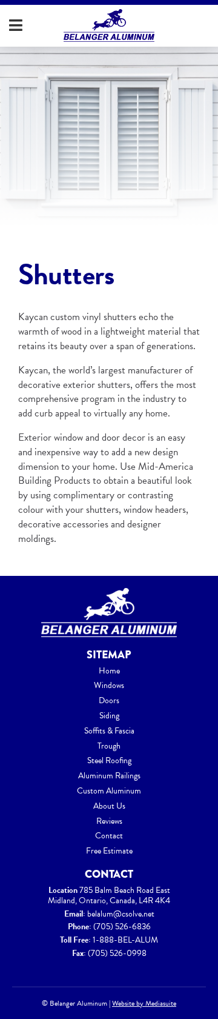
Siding (109, 715)
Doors (109, 700)
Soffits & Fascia (109, 730)
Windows (109, 685)
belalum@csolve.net (120, 913)
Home (109, 670)
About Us (109, 806)
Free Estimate (109, 850)
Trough (109, 746)
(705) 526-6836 (122, 926)
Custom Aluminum (109, 790)
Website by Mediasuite (144, 1003)
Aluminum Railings (109, 775)
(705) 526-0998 (117, 953)
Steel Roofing (109, 760)
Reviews (109, 821)
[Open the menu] (15, 25)
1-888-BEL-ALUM (125, 940)
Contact (109, 835)
